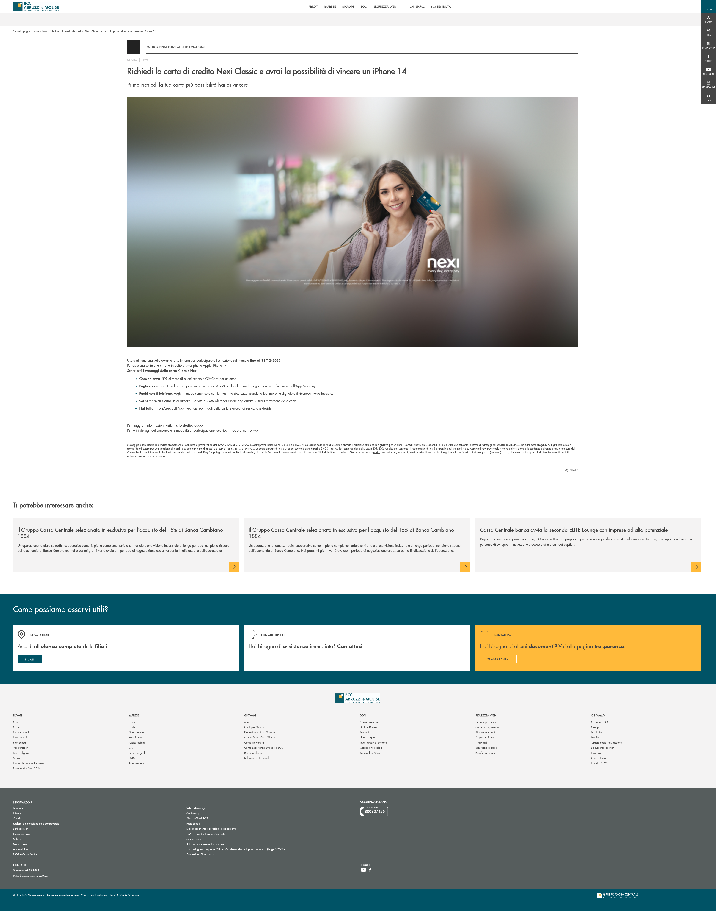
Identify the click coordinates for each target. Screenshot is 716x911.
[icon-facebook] (370, 870)
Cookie (17, 818)
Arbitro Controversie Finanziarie (219, 844)
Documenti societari (602, 747)
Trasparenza (20, 808)
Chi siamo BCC (600, 722)
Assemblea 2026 (370, 753)
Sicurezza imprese (486, 747)
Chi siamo (598, 715)
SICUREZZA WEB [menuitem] (384, 6)
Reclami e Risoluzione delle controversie (36, 823)
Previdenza (19, 742)
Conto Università (254, 742)
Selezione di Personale (257, 758)
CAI (131, 747)
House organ (367, 737)
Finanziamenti (21, 732)
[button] (708, 6)
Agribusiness (136, 763)
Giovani (250, 715)
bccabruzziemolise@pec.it (35, 876)
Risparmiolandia (253, 753)
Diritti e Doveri (368, 727)
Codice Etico (598, 758)
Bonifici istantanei (485, 753)
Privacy (17, 813)
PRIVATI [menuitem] (314, 6)
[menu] (380, 6)
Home (36, 31)
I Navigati (481, 742)
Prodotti (364, 732)
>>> (200, 425)
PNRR (132, 758)
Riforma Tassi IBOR (211, 818)
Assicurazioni (21, 747)
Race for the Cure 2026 (27, 768)
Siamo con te (194, 839)
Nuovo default (35, 844)
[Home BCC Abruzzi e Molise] (36, 6)
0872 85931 (33, 870)
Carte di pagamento (487, 727)
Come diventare (369, 722)
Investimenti (20, 737)
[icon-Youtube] (363, 870)
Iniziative (596, 753)
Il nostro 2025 (599, 763)
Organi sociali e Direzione (606, 742)
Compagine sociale (371, 747)
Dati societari (21, 828)
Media (595, 737)
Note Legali (207, 823)
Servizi (17, 758)
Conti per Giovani (254, 727)
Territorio (596, 732)
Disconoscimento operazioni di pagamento (211, 828)
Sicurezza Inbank (485, 732)
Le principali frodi (485, 722)
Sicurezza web (485, 715)
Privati (17, 715)
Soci (363, 715)
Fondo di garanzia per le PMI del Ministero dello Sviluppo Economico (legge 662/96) (250, 849)
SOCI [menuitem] (364, 6)
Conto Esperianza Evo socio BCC (263, 747)
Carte (16, 727)
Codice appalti (209, 813)
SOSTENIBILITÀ (441, 6)
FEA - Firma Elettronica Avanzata (205, 834)
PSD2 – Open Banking (40, 854)
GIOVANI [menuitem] (348, 6)
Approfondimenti (485, 737)
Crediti (135, 894)
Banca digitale (21, 753)
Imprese (134, 715)
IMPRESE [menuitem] (330, 6)
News (45, 31)
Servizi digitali (137, 753)
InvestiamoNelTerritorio (373, 742)
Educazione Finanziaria (200, 854)
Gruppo (595, 727)
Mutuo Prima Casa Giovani (260, 737)
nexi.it (460, 448)
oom (246, 722)
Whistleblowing (195, 808)
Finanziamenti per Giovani (260, 732)
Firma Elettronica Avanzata (29, 763)
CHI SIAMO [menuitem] (417, 6)
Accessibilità (20, 849)
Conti (16, 722)
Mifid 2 (17, 839)
